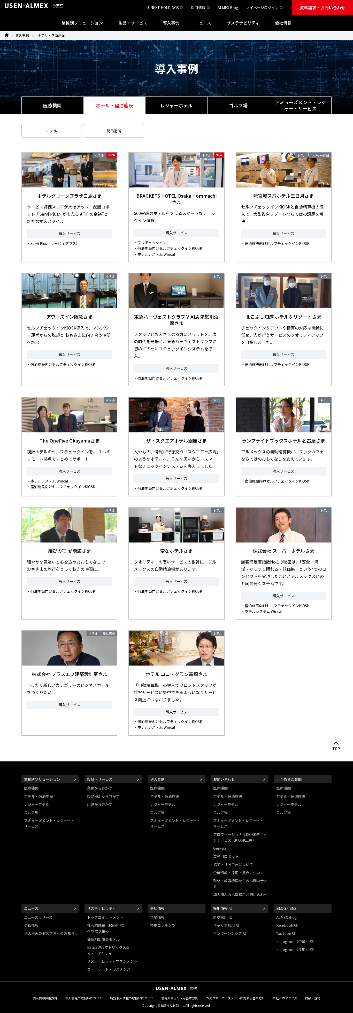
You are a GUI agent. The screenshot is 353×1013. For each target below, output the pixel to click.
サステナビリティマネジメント (112, 961)
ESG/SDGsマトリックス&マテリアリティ (108, 950)
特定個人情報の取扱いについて (132, 998)
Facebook (284, 925)
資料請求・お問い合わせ (322, 7)
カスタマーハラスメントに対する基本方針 (235, 998)
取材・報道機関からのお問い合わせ (240, 883)
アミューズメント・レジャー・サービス (300, 105)
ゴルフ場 (238, 105)
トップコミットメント (105, 917)
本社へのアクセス (285, 998)
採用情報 (198, 7)
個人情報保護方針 (45, 998)
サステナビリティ (101, 908)
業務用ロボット (226, 856)
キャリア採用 (224, 925)
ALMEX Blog (228, 7)
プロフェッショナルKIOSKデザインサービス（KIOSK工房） (240, 837)
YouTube (283, 933)
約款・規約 (312, 998)
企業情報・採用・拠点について (238, 872)
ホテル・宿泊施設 (51, 35)
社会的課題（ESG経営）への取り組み (107, 928)
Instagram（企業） (292, 941)
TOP (336, 749)
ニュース (31, 908)
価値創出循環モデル (103, 939)
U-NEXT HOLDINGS (162, 7)
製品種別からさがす (103, 796)
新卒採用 (220, 917)
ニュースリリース (38, 917)
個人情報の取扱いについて (83, 998)
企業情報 (157, 917)
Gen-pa (219, 848)
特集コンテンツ (162, 925)
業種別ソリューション (42, 779)
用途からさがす (99, 804)
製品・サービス (99, 779)
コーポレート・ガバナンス (109, 969)
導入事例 (22, 35)
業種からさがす (99, 788)
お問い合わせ (224, 779)
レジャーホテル (176, 105)
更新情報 (31, 925)
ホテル (51, 131)
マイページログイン (262, 7)
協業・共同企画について (233, 864)
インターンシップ (227, 933)
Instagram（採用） (292, 949)
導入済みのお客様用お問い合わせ (240, 894)
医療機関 (52, 105)
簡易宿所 (114, 131)
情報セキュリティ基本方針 (179, 998)
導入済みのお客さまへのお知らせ (51, 933)
